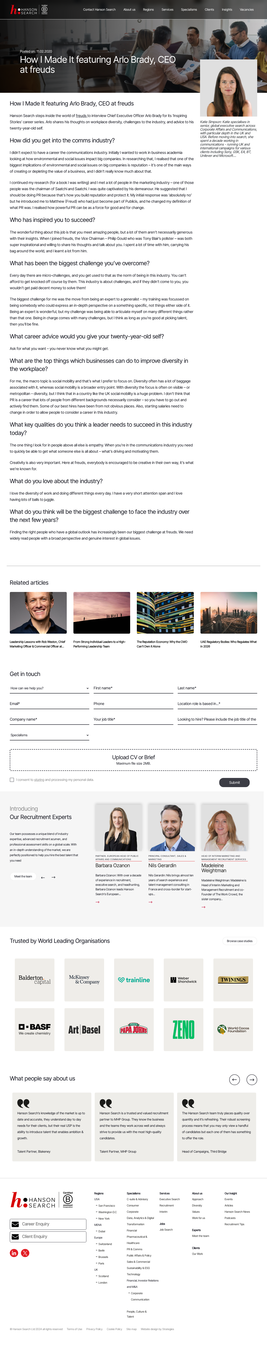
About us (129, 9)
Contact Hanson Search (99, 9)
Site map (131, 1329)
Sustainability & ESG (138, 1268)
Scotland (103, 1276)
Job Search (166, 1229)
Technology (133, 1274)
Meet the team (23, 876)
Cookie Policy (114, 1329)
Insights (227, 9)
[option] (118, 852)
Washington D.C (107, 1212)
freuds (81, 115)
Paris (101, 1263)
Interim (164, 1211)
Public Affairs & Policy (139, 1255)
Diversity (197, 1205)
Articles (229, 1205)
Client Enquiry (34, 1236)
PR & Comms (134, 1249)
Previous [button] (43, 877)
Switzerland (105, 1244)
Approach (197, 1199)
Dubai (101, 1231)
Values (196, 1211)
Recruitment (167, 1205)
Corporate (133, 1211)
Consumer (133, 1205)
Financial (132, 1230)
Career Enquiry (35, 1223)
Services (167, 9)
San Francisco (106, 1205)
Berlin (101, 1250)
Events (229, 1199)
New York (104, 1218)
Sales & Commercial (138, 1261)
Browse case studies (240, 941)
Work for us (198, 1218)
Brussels (103, 1257)
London (102, 1282)
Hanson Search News (237, 1211)
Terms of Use (74, 1329)
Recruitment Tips (234, 1224)
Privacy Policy (94, 1329)
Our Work (197, 1253)
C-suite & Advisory (137, 1199)
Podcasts (230, 1218)
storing (39, 780)
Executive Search (170, 1199)
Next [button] (53, 877)
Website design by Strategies (157, 1329)
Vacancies (247, 9)
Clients (209, 9)
